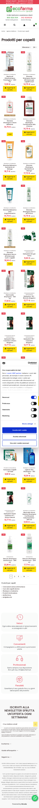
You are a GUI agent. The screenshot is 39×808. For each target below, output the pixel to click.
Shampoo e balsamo (10, 591)
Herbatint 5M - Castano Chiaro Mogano (10, 341)
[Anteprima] (16, 61)
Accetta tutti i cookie (19, 430)
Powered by (19, 804)
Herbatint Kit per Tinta (29, 255)
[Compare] (16, 57)
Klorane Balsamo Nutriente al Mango (9, 167)
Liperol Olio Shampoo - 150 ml (29, 471)
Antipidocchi (7, 597)
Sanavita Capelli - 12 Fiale (9, 471)
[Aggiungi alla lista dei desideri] (16, 54)
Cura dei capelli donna (11, 589)
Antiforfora (7, 595)
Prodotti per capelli (9, 583)
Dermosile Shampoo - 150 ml (10, 297)
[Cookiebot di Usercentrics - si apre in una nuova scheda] (28, 363)
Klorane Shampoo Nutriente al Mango (29, 168)
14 (24, 576)
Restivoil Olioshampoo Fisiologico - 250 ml (9, 79)
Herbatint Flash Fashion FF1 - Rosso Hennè (10, 515)
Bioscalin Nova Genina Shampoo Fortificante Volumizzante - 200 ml (29, 516)
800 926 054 (12, 17)
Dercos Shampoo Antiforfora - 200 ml (29, 560)
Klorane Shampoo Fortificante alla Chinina (29, 123)
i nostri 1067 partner (14, 373)
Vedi (9, 134)
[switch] (34, 403)
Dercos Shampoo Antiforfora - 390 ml (9, 560)
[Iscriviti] (35, 724)
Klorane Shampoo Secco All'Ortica (29, 211)
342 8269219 (26, 17)
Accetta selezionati (19, 436)
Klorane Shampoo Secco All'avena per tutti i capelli (10, 255)
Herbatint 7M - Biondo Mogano (29, 297)
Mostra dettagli (27, 424)
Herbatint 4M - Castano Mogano (29, 341)
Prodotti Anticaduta (10, 593)
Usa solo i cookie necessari (19, 443)
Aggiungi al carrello (11, 89)
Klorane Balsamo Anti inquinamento (9, 211)
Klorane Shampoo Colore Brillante (9, 122)
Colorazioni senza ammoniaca (14, 587)
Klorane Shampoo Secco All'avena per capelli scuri (29, 79)
